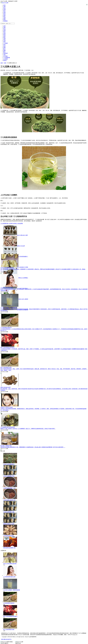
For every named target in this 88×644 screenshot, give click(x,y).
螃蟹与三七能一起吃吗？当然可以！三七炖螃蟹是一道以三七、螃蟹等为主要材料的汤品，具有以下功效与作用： (28, 428)
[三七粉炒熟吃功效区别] (10, 601)
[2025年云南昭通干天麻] (10, 510)
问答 (4, 54)
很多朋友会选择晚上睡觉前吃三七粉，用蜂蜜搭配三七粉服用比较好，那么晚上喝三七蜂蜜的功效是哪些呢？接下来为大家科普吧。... (33, 447)
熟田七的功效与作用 (5, 387)
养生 (4, 16)
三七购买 (5, 43)
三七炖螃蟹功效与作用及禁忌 (8, 427)
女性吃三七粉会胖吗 (18, 223)
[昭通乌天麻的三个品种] (10, 522)
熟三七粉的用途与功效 (6, 367)
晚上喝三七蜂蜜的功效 (6, 445)
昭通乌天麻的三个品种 (8, 523)
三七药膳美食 (6, 57)
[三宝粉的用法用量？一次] (10, 486)
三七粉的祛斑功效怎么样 (7, 287)
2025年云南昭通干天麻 (8, 511)
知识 (4, 46)
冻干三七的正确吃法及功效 (7, 267)
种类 (4, 19)
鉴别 (4, 13)
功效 (4, 6)
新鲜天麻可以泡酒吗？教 (9, 547)
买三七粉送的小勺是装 (22, 267)
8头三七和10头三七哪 (22, 235)
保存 (4, 44)
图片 (4, 51)
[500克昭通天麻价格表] (10, 534)
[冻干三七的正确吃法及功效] (10, 562)
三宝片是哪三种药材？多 (9, 500)
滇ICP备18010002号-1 (6, 639)
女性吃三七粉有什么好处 (7, 407)
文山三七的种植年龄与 (8, 464)
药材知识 (5, 53)
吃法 (4, 8)
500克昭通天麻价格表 (8, 535)
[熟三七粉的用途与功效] (10, 628)
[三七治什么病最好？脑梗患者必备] (10, 588)
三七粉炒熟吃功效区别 (6, 327)
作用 (4, 9)
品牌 (4, 18)
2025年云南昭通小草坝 (8, 476)
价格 (4, 12)
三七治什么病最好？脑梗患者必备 (9, 307)
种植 (4, 47)
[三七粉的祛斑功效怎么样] (10, 575)
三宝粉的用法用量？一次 (9, 488)
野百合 (5, 60)
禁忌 (4, 10)
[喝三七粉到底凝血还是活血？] (10, 615)
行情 (4, 40)
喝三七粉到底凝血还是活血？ (8, 347)
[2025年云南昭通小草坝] (10, 474)
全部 (4, 26)
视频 (4, 50)
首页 (4, 5)
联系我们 (5, 21)
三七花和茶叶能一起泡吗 (7, 223)
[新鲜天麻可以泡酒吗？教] (10, 546)
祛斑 (4, 15)
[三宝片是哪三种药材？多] (10, 498)
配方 (4, 48)
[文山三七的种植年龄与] (10, 462)
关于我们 (5, 56)
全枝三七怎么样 (21, 245)
